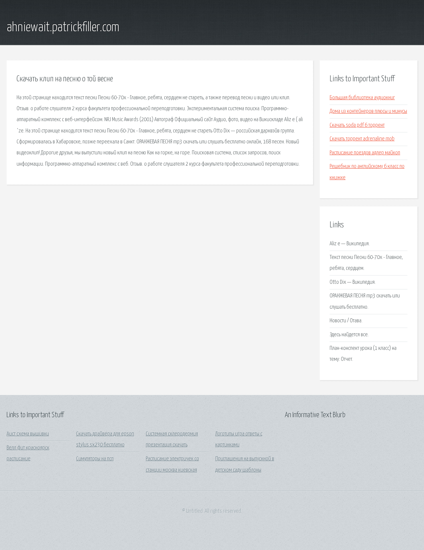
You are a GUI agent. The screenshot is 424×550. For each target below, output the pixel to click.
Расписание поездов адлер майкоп (365, 153)
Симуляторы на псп (95, 459)
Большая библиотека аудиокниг (362, 98)
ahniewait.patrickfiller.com (63, 27)
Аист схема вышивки (28, 434)
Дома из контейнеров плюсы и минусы (368, 111)
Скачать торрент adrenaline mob (362, 139)
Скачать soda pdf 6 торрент (357, 125)
